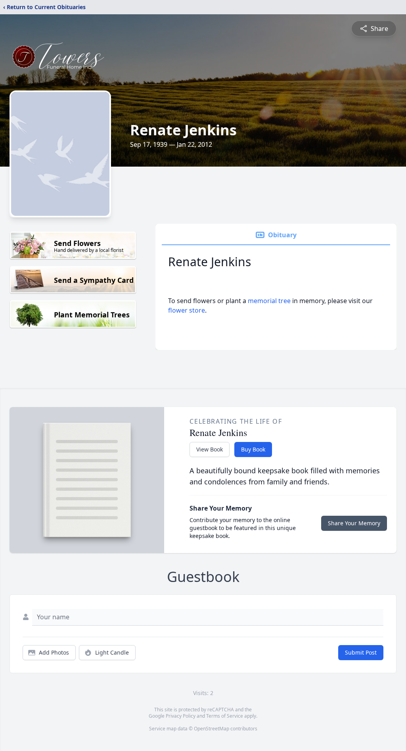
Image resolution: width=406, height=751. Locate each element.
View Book (209, 449)
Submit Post (361, 652)
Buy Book (253, 449)
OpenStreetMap (211, 728)
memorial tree (269, 300)
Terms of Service (224, 716)
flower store (186, 310)
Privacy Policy (180, 716)
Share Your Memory (354, 523)
